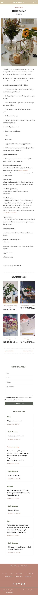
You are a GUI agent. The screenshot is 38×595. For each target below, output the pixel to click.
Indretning (9, 576)
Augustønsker (27, 351)
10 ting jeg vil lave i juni (10, 342)
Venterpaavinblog (13, 447)
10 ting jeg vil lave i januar (27, 342)
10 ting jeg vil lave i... (8, 305)
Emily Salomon (18, 2)
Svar (31, 415)
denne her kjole (23, 170)
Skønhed (19, 574)
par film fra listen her (9, 213)
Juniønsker (10, 351)
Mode (12, 574)
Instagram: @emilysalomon (19, 566)
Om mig (4, 574)
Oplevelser (18, 576)
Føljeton (19, 8)
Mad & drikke (29, 574)
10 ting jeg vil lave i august (10, 310)
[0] (35, 2)
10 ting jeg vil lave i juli (27, 308)
